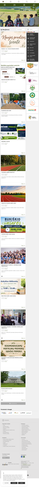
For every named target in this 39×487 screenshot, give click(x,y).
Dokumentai (32, 41)
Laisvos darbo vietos (32, 56)
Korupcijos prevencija (25, 446)
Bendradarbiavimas (6, 432)
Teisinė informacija (24, 448)
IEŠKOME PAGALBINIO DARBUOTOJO (8, 79)
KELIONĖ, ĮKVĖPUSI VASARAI (6, 388)
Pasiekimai (4, 428)
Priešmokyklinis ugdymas (25, 426)
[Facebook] (22, 456)
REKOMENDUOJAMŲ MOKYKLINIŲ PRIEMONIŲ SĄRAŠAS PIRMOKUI (12, 358)
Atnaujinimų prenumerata (32, 60)
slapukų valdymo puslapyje (11, 480)
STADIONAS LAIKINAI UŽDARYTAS (7, 172)
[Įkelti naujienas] (11, 1)
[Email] (24, 456)
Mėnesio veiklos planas (33, 45)
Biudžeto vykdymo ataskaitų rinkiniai (8, 439)
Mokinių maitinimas (24, 432)
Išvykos (6, 391)
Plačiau (22, 60)
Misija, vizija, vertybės (6, 427)
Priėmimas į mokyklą (6, 433)
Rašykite (4, 457)
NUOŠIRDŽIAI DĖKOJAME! (6, 110)
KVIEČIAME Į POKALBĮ (5, 141)
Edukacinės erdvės (6, 426)
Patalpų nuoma (24, 433)
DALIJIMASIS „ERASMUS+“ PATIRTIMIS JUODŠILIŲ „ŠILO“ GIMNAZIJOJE (12, 327)
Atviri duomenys (24, 449)
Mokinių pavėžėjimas (25, 431)
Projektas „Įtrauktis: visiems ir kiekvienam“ (9, 446)
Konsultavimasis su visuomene (26, 442)
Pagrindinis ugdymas (25, 427)
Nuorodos (23, 439)
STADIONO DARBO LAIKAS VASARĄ (8, 234)
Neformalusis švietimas (25, 428)
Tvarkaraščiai (6, 420)
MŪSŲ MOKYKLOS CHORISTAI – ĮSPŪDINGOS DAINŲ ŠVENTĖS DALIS (11, 266)
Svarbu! (6, 82)
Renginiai (6, 51)
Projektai (31, 50)
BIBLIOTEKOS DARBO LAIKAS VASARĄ (8, 295)
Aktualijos (6, 330)
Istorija (4, 425)
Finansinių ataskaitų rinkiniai (7, 440)
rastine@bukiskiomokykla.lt (27, 464)
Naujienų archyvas (14, 403)
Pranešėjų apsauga (24, 445)
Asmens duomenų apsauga (26, 441)
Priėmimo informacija (32, 35)
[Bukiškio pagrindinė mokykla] (3, 1)
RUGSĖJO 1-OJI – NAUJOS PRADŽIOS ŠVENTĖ (10, 48)
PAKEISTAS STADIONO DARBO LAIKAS (8, 203)
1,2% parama (5, 445)
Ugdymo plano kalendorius (32, 38)
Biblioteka (32, 47)
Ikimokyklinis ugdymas (25, 425)
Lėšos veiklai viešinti (6, 441)
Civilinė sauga (24, 447)
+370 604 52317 (24, 463)
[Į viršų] (28, 475)
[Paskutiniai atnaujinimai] (19, 1)
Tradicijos (4, 431)
